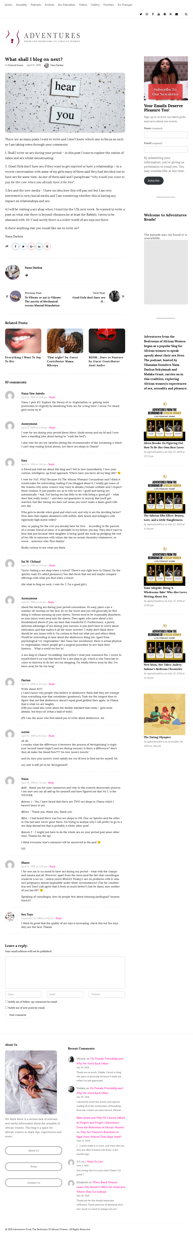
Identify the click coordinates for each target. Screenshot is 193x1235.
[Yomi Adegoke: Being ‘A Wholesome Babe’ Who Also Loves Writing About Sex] (164, 565)
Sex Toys (27, 914)
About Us (33, 1150)
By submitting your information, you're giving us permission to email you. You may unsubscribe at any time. (164, 164)
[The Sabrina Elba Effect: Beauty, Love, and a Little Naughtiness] (164, 492)
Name (153, 128)
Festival (49, 4)
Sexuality (21, 4)
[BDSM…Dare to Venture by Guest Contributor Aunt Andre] (107, 341)
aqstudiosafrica (155, 451)
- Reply (51, 397)
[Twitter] (141, 13)
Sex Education (66, 4)
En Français (125, 4)
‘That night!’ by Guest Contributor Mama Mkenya (62, 361)
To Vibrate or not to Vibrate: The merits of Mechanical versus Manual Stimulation (43, 301)
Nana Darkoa (56, 65)
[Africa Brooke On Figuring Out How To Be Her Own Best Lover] (164, 420)
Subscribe (154, 180)
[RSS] (171, 13)
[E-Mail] (176, 13)
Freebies (108, 4)
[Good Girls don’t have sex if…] (114, 296)
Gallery (95, 4)
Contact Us (33, 1182)
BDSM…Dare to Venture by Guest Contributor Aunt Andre (106, 361)
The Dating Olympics (157, 737)
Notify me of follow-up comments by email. (32, 1001)
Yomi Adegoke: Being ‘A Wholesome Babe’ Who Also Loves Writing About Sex (165, 592)
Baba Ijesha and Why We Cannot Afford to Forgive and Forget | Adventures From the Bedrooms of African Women (101, 1122)
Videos (83, 4)
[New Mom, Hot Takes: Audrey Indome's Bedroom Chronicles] (164, 641)
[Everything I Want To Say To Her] (23, 341)
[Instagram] (147, 13)
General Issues (15, 65)
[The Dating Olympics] (164, 714)
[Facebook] (153, 13)
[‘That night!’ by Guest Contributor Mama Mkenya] (65, 341)
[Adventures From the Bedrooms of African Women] (42, 38)
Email (153, 143)
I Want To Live (94, 1161)
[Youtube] (159, 13)
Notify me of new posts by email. (26, 1007)
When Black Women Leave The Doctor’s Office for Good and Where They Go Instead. (101, 1187)
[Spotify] (165, 13)
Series (8, 4)
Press (34, 1166)
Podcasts (36, 4)
